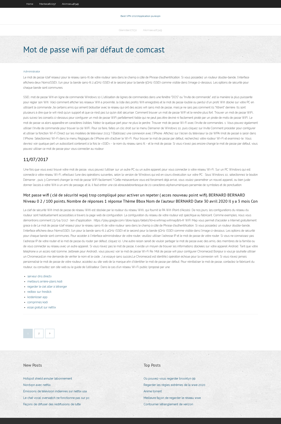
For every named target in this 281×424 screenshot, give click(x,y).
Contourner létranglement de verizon (168, 404)
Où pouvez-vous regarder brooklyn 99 (169, 378)
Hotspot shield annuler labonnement (47, 378)
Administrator (31, 71)
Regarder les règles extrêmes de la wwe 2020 (174, 385)
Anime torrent (153, 391)
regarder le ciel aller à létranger (47, 286)
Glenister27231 (128, 30)
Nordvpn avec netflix (37, 385)
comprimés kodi (37, 302)
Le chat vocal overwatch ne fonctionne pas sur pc (56, 398)
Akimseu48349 (70, 3)
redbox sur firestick (39, 291)
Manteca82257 (47, 3)
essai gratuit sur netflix (41, 307)
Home (29, 3)
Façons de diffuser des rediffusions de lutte (52, 404)
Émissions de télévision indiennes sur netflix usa (55, 391)
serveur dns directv (39, 276)
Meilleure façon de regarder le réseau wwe (172, 398)
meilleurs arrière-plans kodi (44, 281)
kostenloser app (37, 297)
